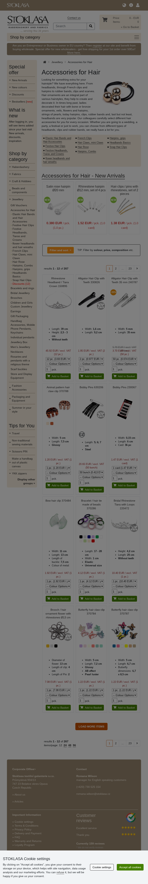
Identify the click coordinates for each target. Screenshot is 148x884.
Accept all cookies (130, 867)
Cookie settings (101, 867)
